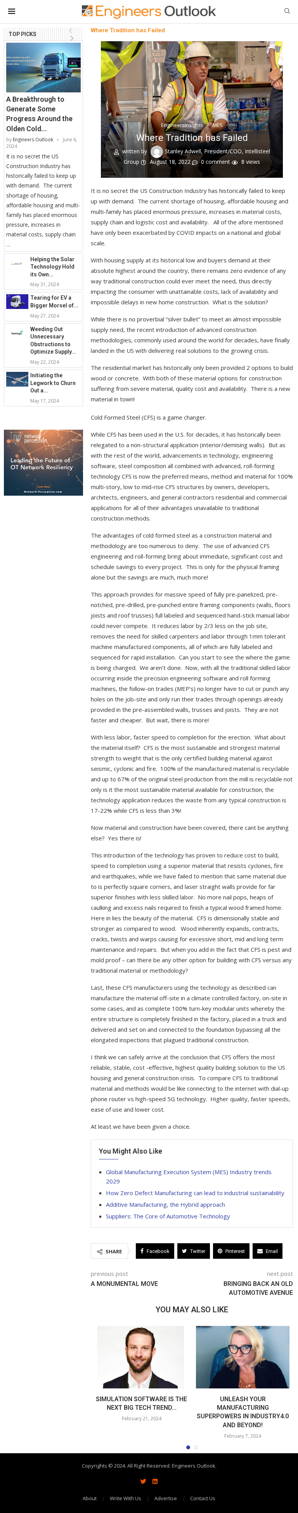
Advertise (165, 1498)
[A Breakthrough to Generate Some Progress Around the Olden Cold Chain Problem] (43, 67)
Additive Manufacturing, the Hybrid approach (165, 1204)
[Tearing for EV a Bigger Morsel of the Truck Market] (17, 301)
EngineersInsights (182, 125)
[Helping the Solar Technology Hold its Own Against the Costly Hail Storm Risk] (17, 263)
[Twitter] (143, 1481)
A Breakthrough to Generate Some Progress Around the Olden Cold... (39, 114)
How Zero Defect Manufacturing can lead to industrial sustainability (195, 1193)
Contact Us (202, 1498)
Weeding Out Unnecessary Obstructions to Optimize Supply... (53, 340)
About (90, 1498)
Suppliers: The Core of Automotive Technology (168, 1216)
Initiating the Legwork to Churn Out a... (53, 383)
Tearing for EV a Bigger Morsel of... (54, 302)
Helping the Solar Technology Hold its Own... (52, 267)
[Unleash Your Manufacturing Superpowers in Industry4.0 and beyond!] (242, 1357)
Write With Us (125, 1498)
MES (218, 125)
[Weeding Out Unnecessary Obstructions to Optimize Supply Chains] (17, 333)
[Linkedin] (155, 1481)
